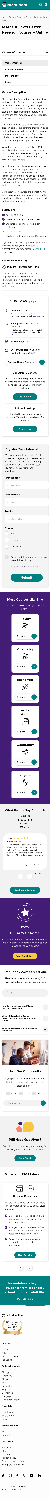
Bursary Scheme (10, 1356)
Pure (13, 533)
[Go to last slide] (20, 1267)
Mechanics (16, 546)
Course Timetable (14, 69)
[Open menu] (34, 4)
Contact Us (7, 1454)
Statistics (15, 540)
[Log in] (46, 4)
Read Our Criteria (25, 956)
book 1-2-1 (39, 249)
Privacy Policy (9, 1457)
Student (14, 1093)
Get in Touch (25, 1158)
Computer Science (11, 1399)
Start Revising (25, 1255)
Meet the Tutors (13, 75)
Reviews (9, 82)
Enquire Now (25, 429)
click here (14, 334)
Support (6, 1435)
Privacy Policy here (31, 567)
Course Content (13, 63)
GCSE (5, 1349)
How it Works (8, 1412)
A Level (5, 1353)
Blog (4, 1431)
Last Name (12, 494)
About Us (6, 1447)
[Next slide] (29, 1267)
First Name (12, 477)
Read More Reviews (25, 890)
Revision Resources (11, 1366)
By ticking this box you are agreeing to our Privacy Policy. (29, 559)
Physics (6, 1379)
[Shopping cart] (40, 4)
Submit (26, 577)
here (23, 159)
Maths (5, 1382)
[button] (20, 876)
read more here (38, 316)
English (5, 1389)
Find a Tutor (7, 1406)
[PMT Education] (14, 4)
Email (9, 511)
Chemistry (7, 1375)
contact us (32, 245)
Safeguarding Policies (13, 1464)
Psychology (7, 1386)
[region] (25, 851)
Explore (21, 636)
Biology (5, 1372)
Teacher (40, 1093)
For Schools (7, 1359)
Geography (7, 1396)
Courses (6, 1343)
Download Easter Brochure (21, 362)
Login (4, 1419)
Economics (7, 1393)
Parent (28, 1093)
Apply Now (25, 397)
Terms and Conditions (13, 1461)
